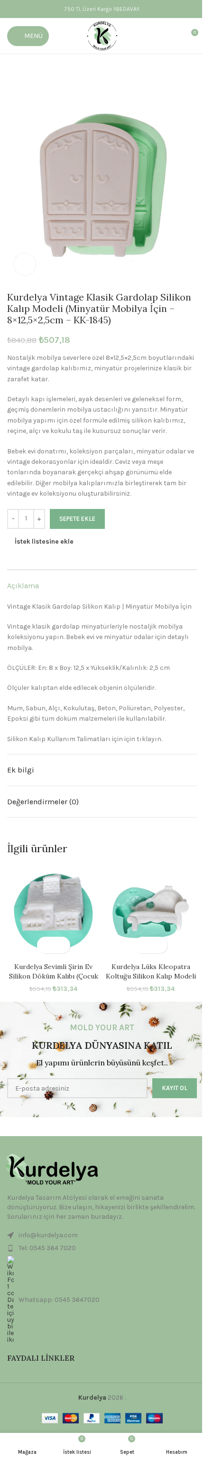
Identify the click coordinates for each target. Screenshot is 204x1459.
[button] (45, 945)
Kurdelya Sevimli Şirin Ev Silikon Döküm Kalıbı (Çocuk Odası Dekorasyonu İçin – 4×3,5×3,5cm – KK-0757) (53, 980)
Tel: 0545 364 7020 (47, 1248)
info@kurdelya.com (48, 1235)
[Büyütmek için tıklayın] (25, 264)
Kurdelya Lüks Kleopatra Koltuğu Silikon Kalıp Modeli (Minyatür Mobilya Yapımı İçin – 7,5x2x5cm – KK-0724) (151, 980)
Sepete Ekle (77, 518)
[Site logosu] (102, 35)
